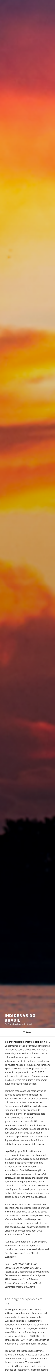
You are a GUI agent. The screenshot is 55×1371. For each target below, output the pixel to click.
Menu (29, 1032)
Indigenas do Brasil (20, 1018)
